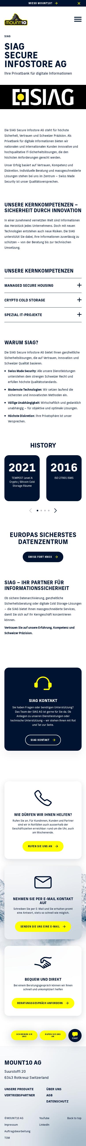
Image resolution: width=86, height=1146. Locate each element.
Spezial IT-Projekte (23, 315)
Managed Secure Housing (28, 285)
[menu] (78, 19)
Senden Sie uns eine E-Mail (40, 926)
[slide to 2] (41, 511)
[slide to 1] (37, 511)
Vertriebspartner (19, 1095)
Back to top (74, 1118)
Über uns (54, 1089)
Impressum (11, 1124)
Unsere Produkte (19, 1089)
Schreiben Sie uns (24, 1035)
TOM (7, 1137)
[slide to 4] (48, 511)
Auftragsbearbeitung (17, 1131)
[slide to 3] (45, 511)
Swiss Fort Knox (40, 556)
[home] (16, 19)
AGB (49, 1095)
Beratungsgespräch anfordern (40, 1003)
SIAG (7, 36)
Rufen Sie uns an (40, 846)
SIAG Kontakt (40, 740)
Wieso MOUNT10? (40, 3)
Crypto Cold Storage (24, 300)
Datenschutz (57, 1101)
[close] (79, 3)
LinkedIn (44, 1124)
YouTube (44, 1118)
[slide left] (30, 510)
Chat (75, 1038)
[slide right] (55, 510)
